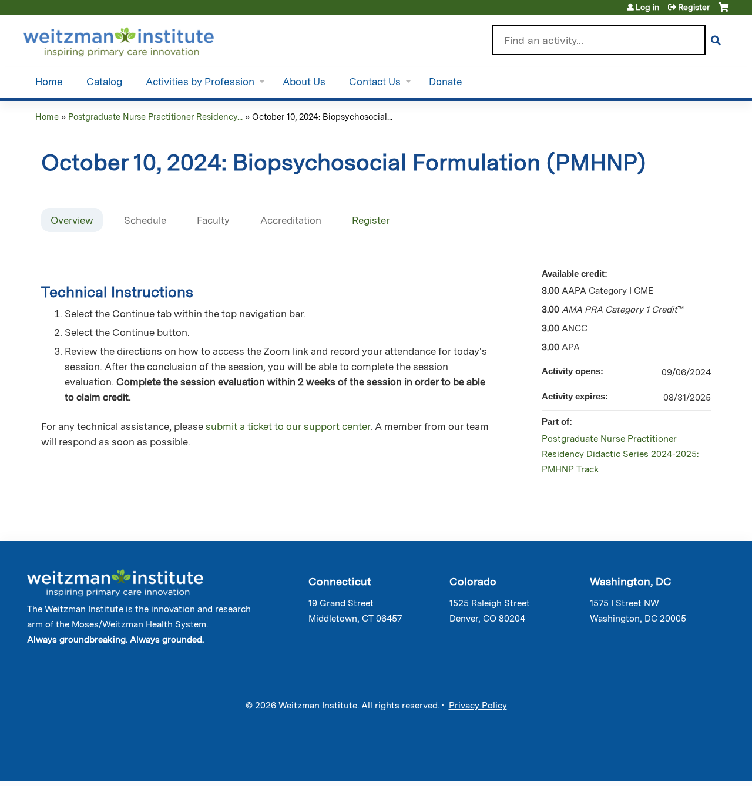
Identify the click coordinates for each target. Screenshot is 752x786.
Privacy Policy (478, 705)
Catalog (104, 82)
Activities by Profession (200, 82)
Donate (445, 82)
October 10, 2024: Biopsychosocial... (322, 117)
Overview (72, 220)
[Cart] (723, 11)
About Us (304, 82)
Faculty (213, 220)
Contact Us (375, 82)
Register (694, 7)
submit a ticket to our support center (288, 426)
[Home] (135, 39)
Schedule (145, 220)
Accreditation (290, 220)
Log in (647, 7)
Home (49, 82)
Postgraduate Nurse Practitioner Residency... (155, 117)
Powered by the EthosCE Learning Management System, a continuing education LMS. (686, 762)
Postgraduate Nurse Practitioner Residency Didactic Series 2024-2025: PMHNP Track (620, 454)
